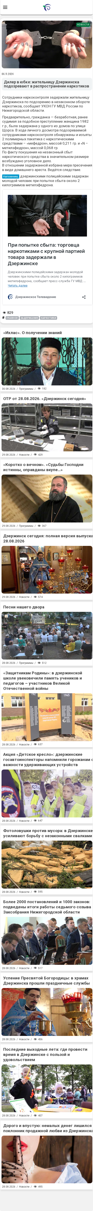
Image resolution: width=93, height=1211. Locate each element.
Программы (26, 388)
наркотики (48, 318)
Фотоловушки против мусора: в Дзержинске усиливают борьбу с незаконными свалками (48, 833)
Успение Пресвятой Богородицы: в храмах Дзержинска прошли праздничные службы (46, 981)
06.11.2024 (8, 74)
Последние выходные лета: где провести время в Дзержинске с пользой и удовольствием (45, 1054)
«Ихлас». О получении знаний (32, 332)
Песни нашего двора (23, 607)
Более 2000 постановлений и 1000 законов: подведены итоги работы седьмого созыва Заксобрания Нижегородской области (47, 907)
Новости (83, 24)
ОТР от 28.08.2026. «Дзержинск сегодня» (44, 398)
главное (12, 318)
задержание (29, 318)
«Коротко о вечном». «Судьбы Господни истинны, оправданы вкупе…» (43, 467)
